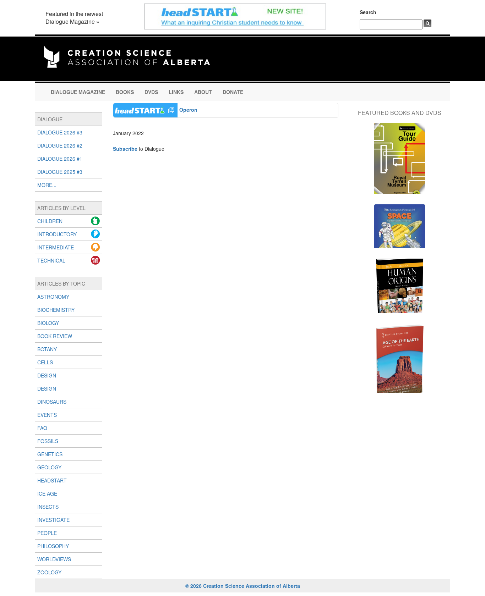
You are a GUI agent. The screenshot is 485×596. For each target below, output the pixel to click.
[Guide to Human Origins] (399, 290)
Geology (49, 467)
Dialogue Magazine (78, 91)
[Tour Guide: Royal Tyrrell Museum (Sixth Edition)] (399, 162)
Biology (48, 322)
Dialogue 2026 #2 (59, 145)
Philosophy (53, 546)
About (203, 91)
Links (176, 91)
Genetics (49, 454)
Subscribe (125, 148)
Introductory (57, 234)
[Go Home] (126, 55)
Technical (51, 260)
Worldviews (54, 559)
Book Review (54, 336)
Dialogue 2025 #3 (59, 171)
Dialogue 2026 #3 (59, 132)
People (47, 532)
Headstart (52, 480)
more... (46, 184)
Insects (48, 506)
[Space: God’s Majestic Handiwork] (399, 229)
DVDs (151, 91)
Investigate (53, 519)
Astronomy (53, 296)
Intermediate (55, 247)
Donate (233, 91)
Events (47, 414)
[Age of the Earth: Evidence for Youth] (399, 362)
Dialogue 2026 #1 (59, 158)
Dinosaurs (51, 401)
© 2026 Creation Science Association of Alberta (242, 585)
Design (46, 375)
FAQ (42, 427)
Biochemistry (56, 309)
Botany (47, 349)
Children (49, 221)
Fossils (47, 441)
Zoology (49, 572)
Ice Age (47, 493)
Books (125, 91)
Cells (45, 362)
